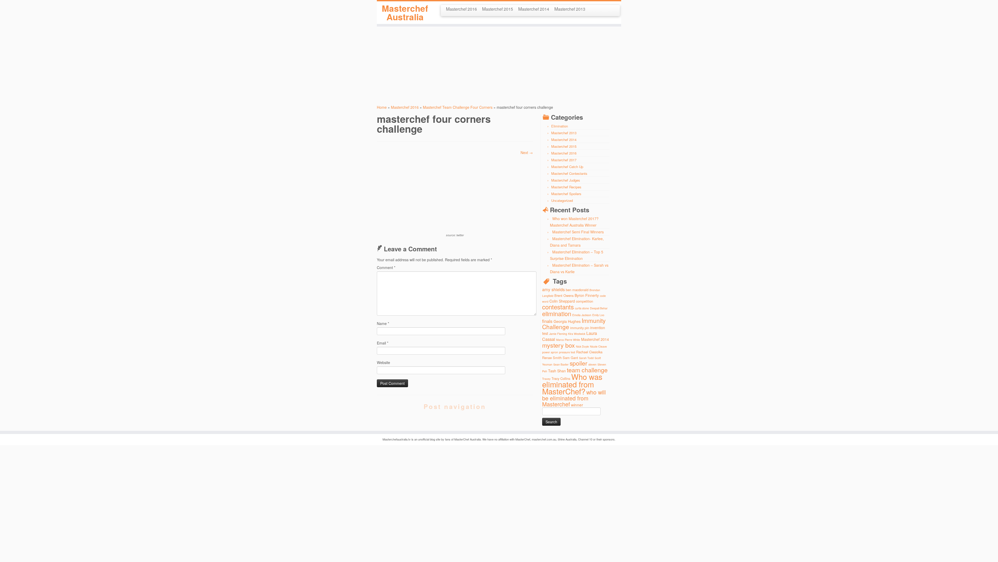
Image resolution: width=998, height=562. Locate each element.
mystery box (558, 345)
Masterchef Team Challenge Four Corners (458, 107)
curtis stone (582, 308)
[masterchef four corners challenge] (455, 193)
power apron (550, 352)
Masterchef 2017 (563, 159)
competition (584, 301)
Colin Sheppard (562, 301)
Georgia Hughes (567, 321)
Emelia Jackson (581, 315)
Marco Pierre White (568, 340)
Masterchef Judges (565, 180)
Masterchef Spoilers (566, 193)
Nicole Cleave (598, 346)
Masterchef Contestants (569, 173)
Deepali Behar (599, 308)
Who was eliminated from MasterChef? (572, 384)
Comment (386, 267)
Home (382, 107)
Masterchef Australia (405, 12)
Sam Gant (570, 357)
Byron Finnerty (587, 295)
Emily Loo (598, 315)
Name (383, 323)
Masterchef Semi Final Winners (578, 231)
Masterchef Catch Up (567, 166)
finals (547, 321)
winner (577, 404)
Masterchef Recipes (566, 186)
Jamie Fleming (558, 334)
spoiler (578, 363)
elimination (556, 313)
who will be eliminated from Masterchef (574, 398)
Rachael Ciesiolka (589, 351)
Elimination (559, 126)
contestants (558, 306)
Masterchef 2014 (533, 8)
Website (383, 362)
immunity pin (579, 327)
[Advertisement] (499, 63)
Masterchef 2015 (497, 8)
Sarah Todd (586, 358)
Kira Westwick (576, 334)
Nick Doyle (582, 346)
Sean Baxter (561, 364)
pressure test (567, 352)
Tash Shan (557, 370)
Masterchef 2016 (461, 8)
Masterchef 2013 (569, 8)
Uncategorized (562, 200)
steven (592, 364)
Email (382, 343)
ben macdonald (577, 289)
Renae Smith (552, 357)
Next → (527, 152)
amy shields (553, 289)
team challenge (587, 369)
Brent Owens (564, 295)
